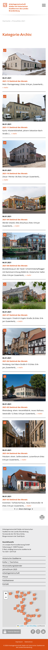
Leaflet (21, 626)
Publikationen (8, 580)
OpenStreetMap (31, 626)
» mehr (5, 87)
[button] (31, 603)
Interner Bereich (13, 631)
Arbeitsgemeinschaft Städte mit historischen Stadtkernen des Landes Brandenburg (26, 646)
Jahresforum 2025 (9, 569)
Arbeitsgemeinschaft (11, 573)
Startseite (6, 21)
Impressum (19, 642)
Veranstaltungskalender (12, 566)
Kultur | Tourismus (10, 562)
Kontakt (5, 584)
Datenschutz (28, 642)
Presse (5, 577)
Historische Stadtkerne (11, 558)
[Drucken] (42, 517)
